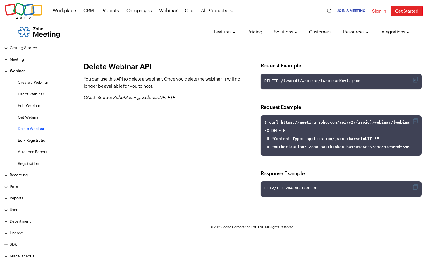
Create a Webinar (33, 82)
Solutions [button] (283, 31)
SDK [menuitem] (13, 244)
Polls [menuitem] (14, 187)
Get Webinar (29, 117)
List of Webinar (31, 94)
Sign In (379, 10)
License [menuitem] (16, 233)
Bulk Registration (33, 140)
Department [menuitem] (20, 221)
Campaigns (139, 10)
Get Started (407, 10)
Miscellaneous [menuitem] (22, 256)
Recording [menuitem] (19, 175)
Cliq (189, 10)
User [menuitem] (14, 210)
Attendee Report (32, 152)
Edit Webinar (29, 105)
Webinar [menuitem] (17, 71)
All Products (214, 10)
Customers (320, 31)
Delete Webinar (31, 129)
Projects (110, 10)
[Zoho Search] (329, 11)
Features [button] (222, 31)
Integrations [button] (393, 31)
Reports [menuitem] (16, 198)
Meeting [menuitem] (17, 59)
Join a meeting (351, 11)
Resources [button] (353, 31)
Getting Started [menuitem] (23, 48)
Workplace (64, 10)
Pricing (254, 31)
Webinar (168, 10)
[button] (415, 79)
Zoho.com (23, 11)
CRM (88, 10)
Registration (28, 163)
